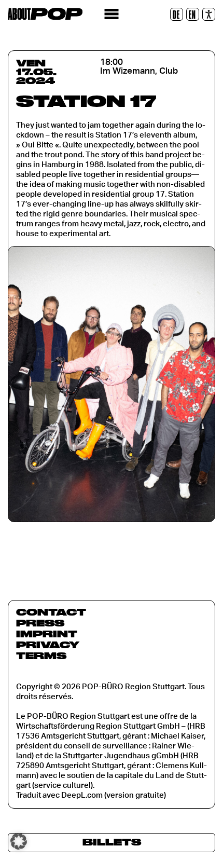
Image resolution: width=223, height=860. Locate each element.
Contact (51, 612)
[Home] (45, 14)
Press (40, 623)
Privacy (47, 644)
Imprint (46, 634)
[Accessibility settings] (209, 14)
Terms (41, 655)
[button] (18, 841)
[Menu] (111, 14)
